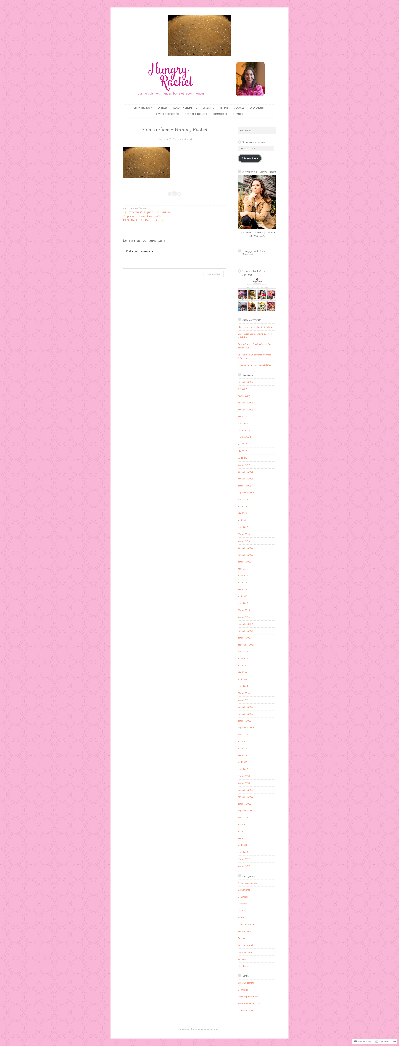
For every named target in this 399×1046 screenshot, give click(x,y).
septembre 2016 (246, 492)
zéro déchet (244, 966)
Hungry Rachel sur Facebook (253, 252)
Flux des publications (248, 996)
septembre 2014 (246, 644)
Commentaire (213, 274)
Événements (257, 108)
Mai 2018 (242, 416)
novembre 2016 (245, 478)
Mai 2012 (242, 838)
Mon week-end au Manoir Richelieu (255, 327)
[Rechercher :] (257, 130)
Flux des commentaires (249, 1003)
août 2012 (243, 817)
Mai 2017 (242, 451)
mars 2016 (243, 527)
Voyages (239, 108)
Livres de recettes (168, 114)
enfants (241, 910)
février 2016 (244, 534)
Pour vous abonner (253, 142)
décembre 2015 (245, 547)
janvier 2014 (244, 700)
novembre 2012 (245, 796)
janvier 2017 (244, 465)
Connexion (243, 989)
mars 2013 (243, 769)
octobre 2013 (244, 720)
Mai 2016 (242, 513)
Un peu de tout (245, 952)
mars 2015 (243, 603)
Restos (224, 108)
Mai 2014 (242, 672)
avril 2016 (242, 520)
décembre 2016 (245, 471)
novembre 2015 (245, 554)
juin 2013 (242, 748)
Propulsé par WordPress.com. (199, 1029)
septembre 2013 (246, 727)
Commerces (220, 114)
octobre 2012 (244, 803)
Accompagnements (185, 108)
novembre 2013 (245, 713)
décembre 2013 (245, 706)
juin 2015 (242, 582)
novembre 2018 (245, 409)
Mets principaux (142, 108)
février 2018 (244, 430)
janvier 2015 (244, 617)
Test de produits (196, 114)
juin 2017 (242, 444)
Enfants (238, 114)
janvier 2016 (244, 541)
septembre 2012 (246, 810)
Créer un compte (246, 982)
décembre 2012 (245, 790)
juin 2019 (242, 388)
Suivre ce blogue (250, 158)
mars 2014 (243, 686)
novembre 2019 (245, 382)
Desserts (208, 108)
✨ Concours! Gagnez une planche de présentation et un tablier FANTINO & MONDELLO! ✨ (147, 214)
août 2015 (243, 568)
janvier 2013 (244, 783)
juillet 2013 (243, 741)
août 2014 (243, 651)
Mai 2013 (242, 755)
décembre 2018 (245, 402)
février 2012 (244, 859)
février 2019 (244, 395)
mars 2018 (243, 423)
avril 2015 (242, 596)
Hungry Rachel (185, 139)
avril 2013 (242, 762)
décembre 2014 (245, 624)
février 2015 (244, 610)
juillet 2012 (243, 824)
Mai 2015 (242, 589)
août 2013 (243, 734)
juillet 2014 (243, 658)
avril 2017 (242, 458)
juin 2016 (242, 506)
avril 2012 (242, 845)
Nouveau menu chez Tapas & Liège (255, 365)
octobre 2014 (244, 637)
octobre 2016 (244, 485)
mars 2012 (243, 852)
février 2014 (244, 693)
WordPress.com (245, 1010)
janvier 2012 (244, 866)
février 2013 (244, 776)
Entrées (163, 108)
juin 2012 (242, 831)
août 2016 (243, 499)
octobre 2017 (244, 437)
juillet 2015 (243, 575)
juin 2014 (242, 665)
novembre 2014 (245, 630)
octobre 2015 (244, 561)
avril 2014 (242, 679)
